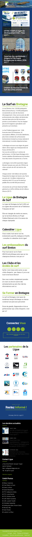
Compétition (5, 535)
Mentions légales (7, 474)
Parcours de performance (16, 535)
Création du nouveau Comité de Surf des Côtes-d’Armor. (19, 454)
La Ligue (10, 533)
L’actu (14, 533)
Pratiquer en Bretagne (23, 533)
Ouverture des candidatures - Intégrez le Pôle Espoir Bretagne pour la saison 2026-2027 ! (19, 443)
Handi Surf (27, 535)
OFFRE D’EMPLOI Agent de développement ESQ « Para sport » (18, 432)
